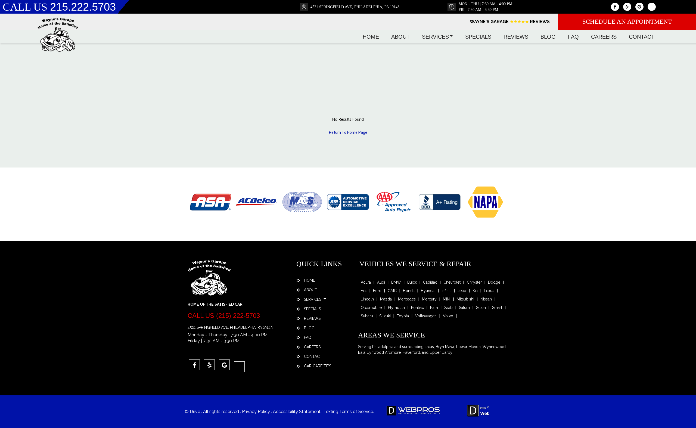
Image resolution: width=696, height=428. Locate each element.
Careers (604, 37)
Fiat (364, 291)
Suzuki (385, 316)
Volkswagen (426, 316)
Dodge (494, 282)
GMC (392, 291)
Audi (381, 282)
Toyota (403, 316)
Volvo (448, 316)
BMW (396, 282)
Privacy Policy (256, 411)
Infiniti (446, 291)
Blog (548, 37)
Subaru (367, 316)
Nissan (486, 299)
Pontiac (417, 307)
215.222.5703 (83, 7)
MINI (446, 299)
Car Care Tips (317, 366)
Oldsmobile (371, 307)
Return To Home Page (348, 132)
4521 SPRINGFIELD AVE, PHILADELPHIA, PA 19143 (354, 7)
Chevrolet (452, 282)
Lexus (489, 291)
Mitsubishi (465, 299)
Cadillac (430, 282)
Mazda (386, 299)
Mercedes (407, 299)
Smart (497, 307)
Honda (409, 291)
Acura (366, 282)
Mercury (429, 299)
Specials (478, 37)
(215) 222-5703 (238, 315)
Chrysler (474, 282)
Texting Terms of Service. (349, 411)
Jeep (462, 291)
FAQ (573, 37)
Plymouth (396, 307)
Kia (475, 291)
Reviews (516, 37)
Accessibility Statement (298, 411)
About (400, 37)
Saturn (464, 307)
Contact (641, 37)
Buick (412, 282)
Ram (434, 307)
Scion (481, 307)
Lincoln (367, 299)
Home (371, 37)
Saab (448, 307)
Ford (377, 291)
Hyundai (428, 291)
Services (435, 37)
